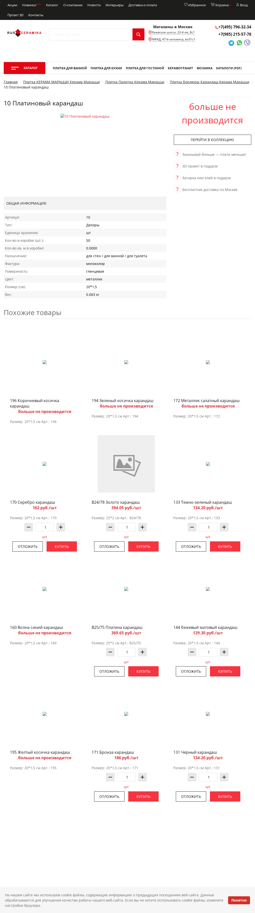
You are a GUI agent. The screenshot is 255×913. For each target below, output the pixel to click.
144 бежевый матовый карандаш (205, 627)
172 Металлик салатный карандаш (206, 400)
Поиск (138, 34)
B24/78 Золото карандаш (116, 502)
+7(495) (234, 27)
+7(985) (234, 34)
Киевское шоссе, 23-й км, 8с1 (173, 32)
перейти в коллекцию (212, 139)
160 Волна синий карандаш (36, 627)
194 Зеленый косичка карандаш (122, 400)
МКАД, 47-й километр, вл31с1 (173, 39)
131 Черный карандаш (195, 752)
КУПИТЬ (62, 546)
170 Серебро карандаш (32, 502)
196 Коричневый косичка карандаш (34, 403)
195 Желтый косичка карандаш (40, 752)
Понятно (239, 900)
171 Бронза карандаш (113, 752)
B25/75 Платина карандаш (117, 627)
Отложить (28, 546)
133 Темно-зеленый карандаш (202, 502)
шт (44, 536)
